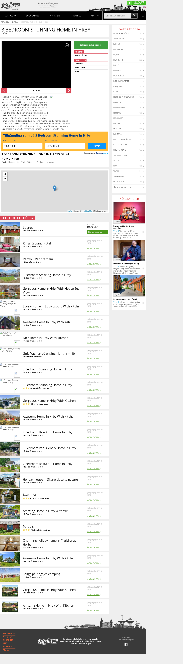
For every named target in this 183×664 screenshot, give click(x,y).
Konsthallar (119, 107)
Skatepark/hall (120, 155)
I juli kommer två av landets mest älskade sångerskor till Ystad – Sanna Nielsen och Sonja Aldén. (126, 304)
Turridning (118, 176)
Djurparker (118, 76)
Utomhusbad (119, 181)
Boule (116, 65)
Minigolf (117, 123)
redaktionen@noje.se (126, 639)
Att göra (10, 15)
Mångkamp (118, 118)
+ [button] (5, 174)
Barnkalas (118, 49)
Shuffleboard (119, 150)
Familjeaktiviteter (121, 81)
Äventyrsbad (119, 39)
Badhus (116, 44)
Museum (117, 129)
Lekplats (117, 113)
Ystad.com (5, 22)
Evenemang (33, 15)
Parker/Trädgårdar (122, 139)
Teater (116, 171)
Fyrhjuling (118, 86)
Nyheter (55, 15)
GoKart (116, 91)
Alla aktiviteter (123, 187)
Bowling (117, 70)
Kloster (117, 102)
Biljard (116, 54)
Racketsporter (120, 144)
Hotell (76, 15)
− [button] (5, 178)
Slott (116, 166)
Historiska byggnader (123, 97)
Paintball (117, 134)
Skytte (116, 160)
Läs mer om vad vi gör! (81, 643)
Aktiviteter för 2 (121, 33)
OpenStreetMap (86, 211)
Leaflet (69, 211)
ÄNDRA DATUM (93, 248)
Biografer (118, 60)
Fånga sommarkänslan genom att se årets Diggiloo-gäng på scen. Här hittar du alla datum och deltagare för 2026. (125, 234)
